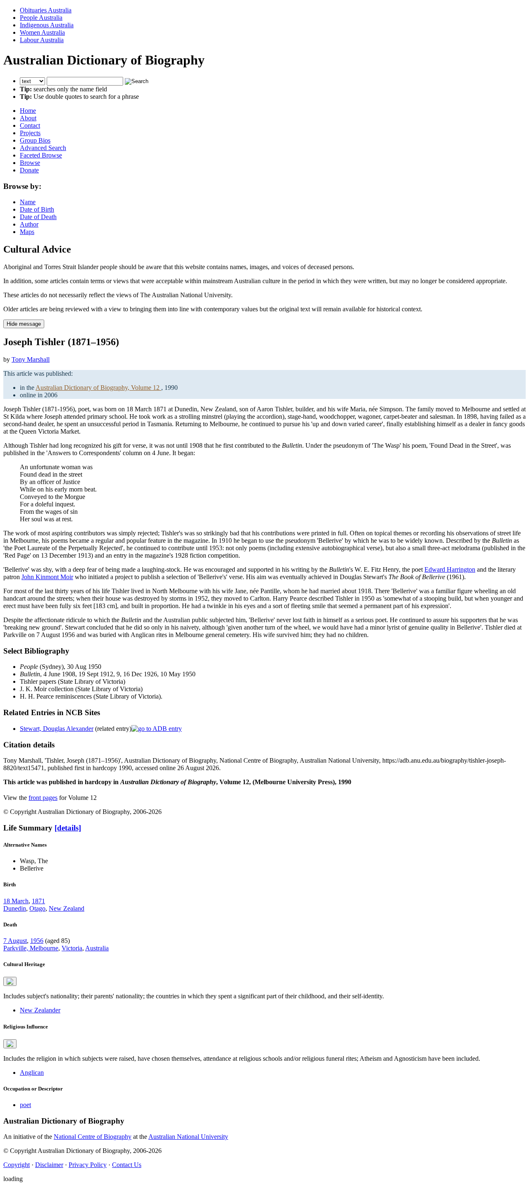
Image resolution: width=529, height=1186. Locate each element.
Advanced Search (43, 147)
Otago (37, 908)
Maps (27, 231)
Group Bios (35, 140)
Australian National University (188, 1136)
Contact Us (126, 1164)
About (28, 118)
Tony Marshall (31, 359)
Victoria (72, 948)
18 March (16, 900)
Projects (30, 132)
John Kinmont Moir (47, 576)
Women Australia (42, 32)
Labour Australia (42, 39)
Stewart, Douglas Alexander (56, 728)
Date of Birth (37, 209)
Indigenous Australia (47, 25)
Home (28, 110)
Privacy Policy (88, 1164)
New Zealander (40, 1010)
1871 (38, 900)
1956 (36, 940)
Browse (30, 162)
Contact (30, 125)
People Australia (41, 17)
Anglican (32, 1072)
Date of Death (38, 216)
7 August (15, 940)
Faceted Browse (41, 155)
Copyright (16, 1164)
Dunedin (14, 908)
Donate (29, 170)
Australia (97, 948)
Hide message (24, 324)
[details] (68, 827)
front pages (43, 797)
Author (29, 224)
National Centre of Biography (92, 1136)
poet (25, 1104)
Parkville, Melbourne (30, 948)
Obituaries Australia (45, 10)
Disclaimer (49, 1164)
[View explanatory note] (10, 981)
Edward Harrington (449, 569)
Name (28, 201)
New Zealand (66, 908)
